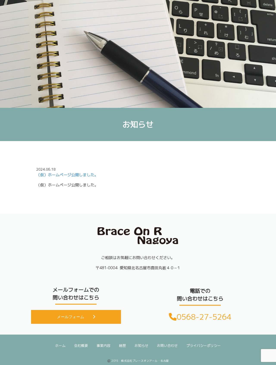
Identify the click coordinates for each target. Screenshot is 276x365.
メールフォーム (70, 317)
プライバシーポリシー (203, 345)
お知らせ (141, 345)
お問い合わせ (167, 345)
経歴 (122, 345)
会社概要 (81, 345)
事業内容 (103, 345)
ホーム (60, 345)
